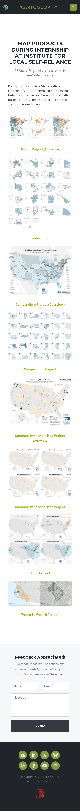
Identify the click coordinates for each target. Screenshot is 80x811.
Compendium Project (40, 369)
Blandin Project (40, 238)
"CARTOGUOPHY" (38, 7)
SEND (40, 726)
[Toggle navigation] (73, 7)
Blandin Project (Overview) (40, 149)
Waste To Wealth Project (40, 614)
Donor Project (40, 573)
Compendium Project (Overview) (40, 304)
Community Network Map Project (40, 507)
